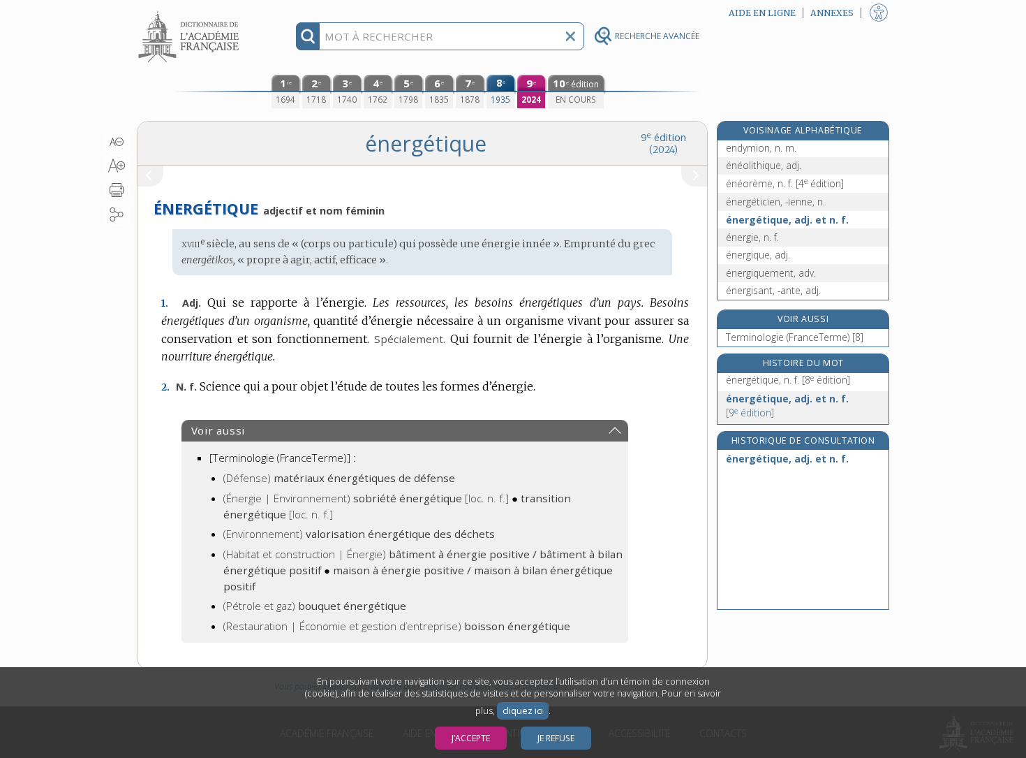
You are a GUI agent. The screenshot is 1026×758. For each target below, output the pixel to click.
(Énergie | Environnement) (366, 498)
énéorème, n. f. (785, 183)
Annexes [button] (832, 13)
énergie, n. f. (752, 237)
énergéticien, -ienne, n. (775, 201)
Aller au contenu (190, 12)
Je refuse (555, 738)
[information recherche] (308, 36)
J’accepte (471, 738)
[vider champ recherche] (570, 36)
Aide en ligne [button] (762, 13)
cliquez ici (523, 711)
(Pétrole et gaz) (314, 606)
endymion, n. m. (761, 147)
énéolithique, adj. (763, 165)
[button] (117, 142)
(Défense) (339, 478)
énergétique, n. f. (788, 379)
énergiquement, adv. (771, 272)
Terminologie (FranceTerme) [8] (794, 337)
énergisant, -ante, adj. (773, 290)
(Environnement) (359, 534)
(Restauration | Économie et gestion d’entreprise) (396, 626)
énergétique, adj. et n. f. (787, 219)
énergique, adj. (758, 254)
